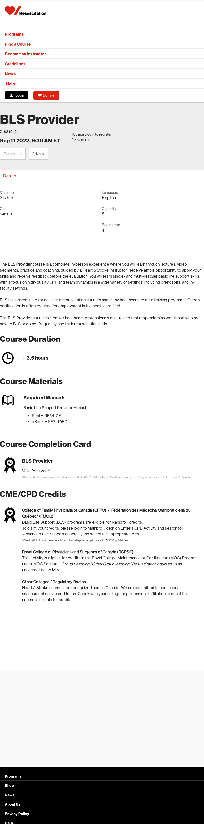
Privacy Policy (17, 814)
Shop (9, 786)
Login (19, 95)
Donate (49, 95)
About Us (12, 804)
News (10, 74)
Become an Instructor (25, 54)
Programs (14, 34)
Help (10, 84)
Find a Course (18, 44)
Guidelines (15, 64)
